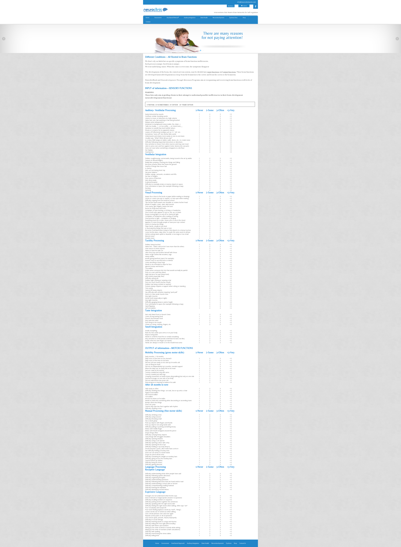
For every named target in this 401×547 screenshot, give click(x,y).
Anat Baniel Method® (173, 17)
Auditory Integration (189, 17)
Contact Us (242, 543)
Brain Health (204, 17)
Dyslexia (228, 543)
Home (147, 17)
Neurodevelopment (218, 17)
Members (230, 6)
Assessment (158, 17)
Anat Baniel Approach (178, 543)
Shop (244, 17)
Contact (148, 22)
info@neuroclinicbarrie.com (246, 2)
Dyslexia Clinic (233, 17)
